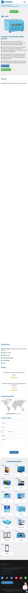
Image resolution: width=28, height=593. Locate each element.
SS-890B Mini (7, 487)
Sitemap (16, 591)
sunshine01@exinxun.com (8, 573)
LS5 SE (21, 487)
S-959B (21, 540)
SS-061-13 (7, 540)
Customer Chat (7, 69)
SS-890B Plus (21, 527)
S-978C (7, 527)
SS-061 (7, 553)
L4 (7, 501)
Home (2, 4)
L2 (21, 501)
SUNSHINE (8, 352)
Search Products (8, 582)
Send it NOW (14, 452)
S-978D (21, 514)
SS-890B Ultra (7, 474)
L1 (7, 514)
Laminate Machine (8, 4)
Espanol (15, 11)
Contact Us (6, 65)
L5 (21, 474)
